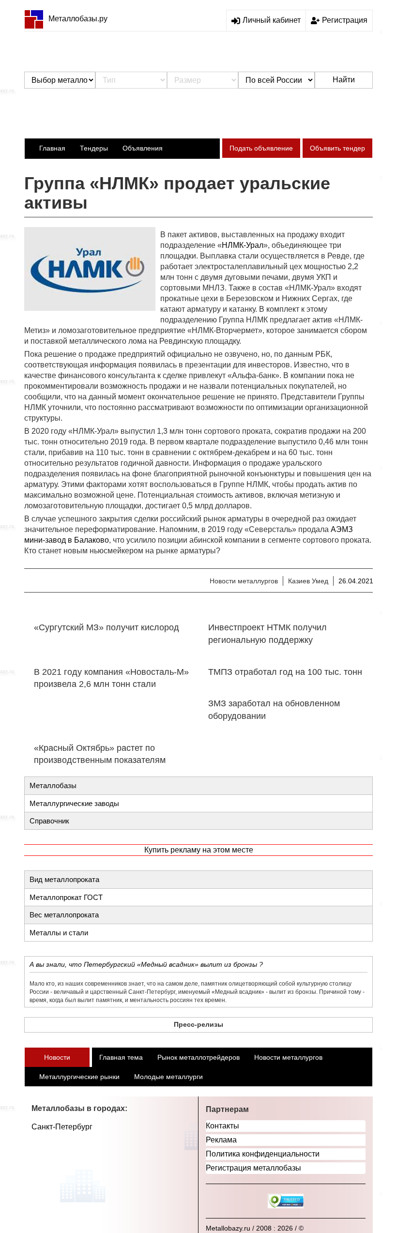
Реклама (221, 1140)
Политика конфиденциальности (263, 1154)
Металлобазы (53, 785)
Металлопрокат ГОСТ (66, 897)
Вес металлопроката (64, 915)
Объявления (142, 148)
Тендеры (94, 148)
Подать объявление (261, 148)
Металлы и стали (59, 933)
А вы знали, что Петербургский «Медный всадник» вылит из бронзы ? (146, 964)
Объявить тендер (337, 148)
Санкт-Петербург (61, 1127)
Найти (344, 80)
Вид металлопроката (64, 879)
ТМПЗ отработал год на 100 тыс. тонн (285, 672)
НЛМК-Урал (242, 245)
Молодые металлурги (168, 1077)
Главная (52, 148)
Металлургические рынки (79, 1077)
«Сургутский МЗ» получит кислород (106, 627)
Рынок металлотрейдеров (198, 1057)
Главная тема (121, 1057)
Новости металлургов (244, 581)
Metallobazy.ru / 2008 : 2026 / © (255, 1228)
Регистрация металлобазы (253, 1168)
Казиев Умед (308, 581)
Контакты (222, 1126)
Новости (57, 1057)
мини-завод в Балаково (66, 540)
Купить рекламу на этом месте (198, 850)
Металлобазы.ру (77, 19)
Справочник (49, 821)
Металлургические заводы (74, 803)
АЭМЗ (342, 529)
